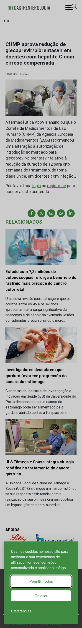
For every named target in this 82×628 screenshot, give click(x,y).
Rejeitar (41, 595)
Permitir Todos (41, 581)
